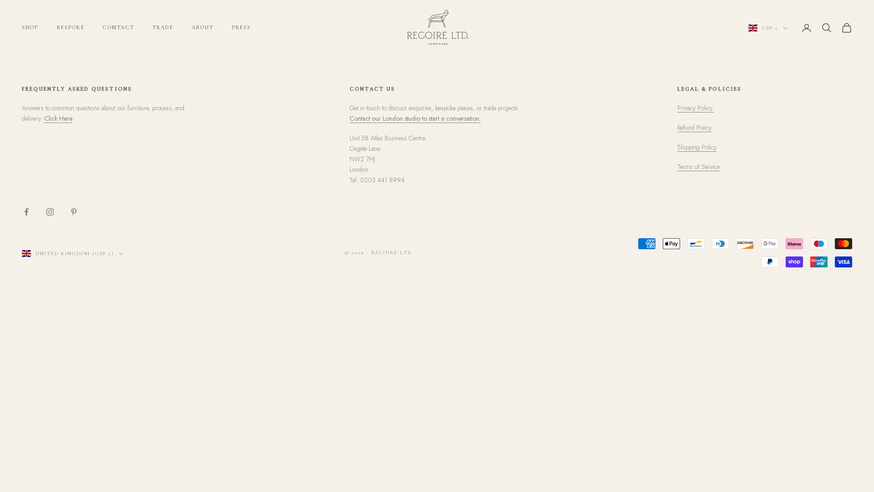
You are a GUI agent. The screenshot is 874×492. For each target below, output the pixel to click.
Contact (118, 27)
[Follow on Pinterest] (73, 211)
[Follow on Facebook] (26, 211)
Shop (30, 27)
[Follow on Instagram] (50, 211)
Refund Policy (694, 127)
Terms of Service (698, 166)
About (203, 27)
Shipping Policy (696, 147)
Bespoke (71, 27)
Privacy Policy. (695, 108)
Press (241, 27)
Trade (162, 27)
